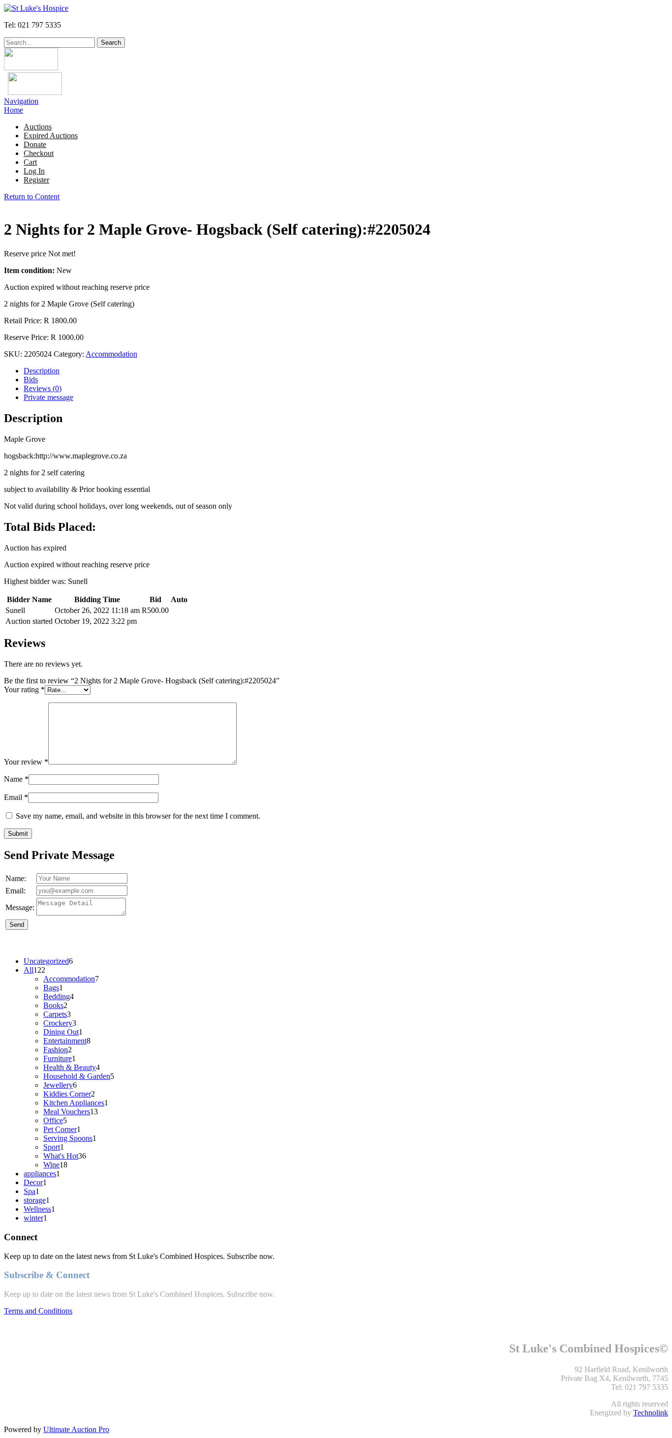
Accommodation (111, 354)
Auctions (38, 126)
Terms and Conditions (38, 1311)
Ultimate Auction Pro (76, 1429)
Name (16, 779)
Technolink (650, 1412)
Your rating (24, 689)
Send (16, 924)
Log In (34, 171)
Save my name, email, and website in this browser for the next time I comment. (138, 816)
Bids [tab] (31, 379)
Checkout (39, 153)
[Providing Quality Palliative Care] (36, 8)
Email (16, 797)
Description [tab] (42, 371)
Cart (30, 162)
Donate (35, 144)
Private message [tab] (48, 397)
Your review (26, 762)
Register (36, 180)
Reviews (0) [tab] (42, 388)
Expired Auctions (51, 135)
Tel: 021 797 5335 (32, 25)
